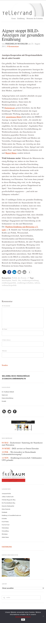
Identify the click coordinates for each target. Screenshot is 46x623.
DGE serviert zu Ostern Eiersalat (25, 448)
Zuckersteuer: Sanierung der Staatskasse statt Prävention (22, 443)
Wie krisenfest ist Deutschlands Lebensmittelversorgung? (19, 453)
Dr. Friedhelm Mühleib (8, 392)
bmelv (14, 280)
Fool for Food (5, 525)
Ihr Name (4, 329)
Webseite (4, 351)
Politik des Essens (19, 277)
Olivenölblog (5, 531)
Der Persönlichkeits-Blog (8, 503)
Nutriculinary (5, 528)
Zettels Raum (5, 537)
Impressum (5, 395)
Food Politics (5, 521)
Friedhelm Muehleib (16, 43)
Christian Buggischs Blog (8, 500)
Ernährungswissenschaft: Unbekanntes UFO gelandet (22, 458)
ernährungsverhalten (25, 282)
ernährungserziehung (30, 280)
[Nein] (43, 616)
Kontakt (4, 401)
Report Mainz (11, 153)
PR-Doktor (5, 534)
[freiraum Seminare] (23, 475)
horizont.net (10, 107)
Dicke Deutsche (6, 509)
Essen (14, 18)
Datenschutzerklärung (7, 398)
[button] (4, 272)
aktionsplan (6, 280)
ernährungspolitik (9, 282)
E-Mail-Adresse (6, 340)
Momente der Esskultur (34, 18)
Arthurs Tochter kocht (7, 496)
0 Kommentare (13, 46)
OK (23, 619)
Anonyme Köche (6, 493)
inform (37, 282)
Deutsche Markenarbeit (8, 506)
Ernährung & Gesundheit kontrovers (11, 515)
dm (19, 280)
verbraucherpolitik (9, 285)
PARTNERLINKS (7, 546)
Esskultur (4, 518)
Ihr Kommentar (6, 306)
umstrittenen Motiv (13, 116)
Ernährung (21, 18)
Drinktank (4, 512)
